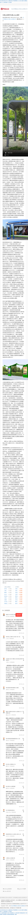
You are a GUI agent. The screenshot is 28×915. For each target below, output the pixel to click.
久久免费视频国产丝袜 (4, 913)
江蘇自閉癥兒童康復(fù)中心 (17, 588)
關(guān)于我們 (21, 889)
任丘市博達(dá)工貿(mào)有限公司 (5, 9)
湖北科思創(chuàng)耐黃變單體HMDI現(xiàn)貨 (17, 603)
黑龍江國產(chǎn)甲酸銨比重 (17, 601)
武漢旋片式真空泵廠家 (6, 599)
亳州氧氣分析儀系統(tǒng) (6, 588)
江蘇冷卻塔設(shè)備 (17, 590)
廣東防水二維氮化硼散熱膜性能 (6, 592)
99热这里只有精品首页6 (20, 913)
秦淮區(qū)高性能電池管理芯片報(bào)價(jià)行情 (6, 596)
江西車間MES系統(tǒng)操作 (17, 594)
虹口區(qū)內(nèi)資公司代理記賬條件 (6, 601)
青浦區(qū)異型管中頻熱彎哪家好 (6, 603)
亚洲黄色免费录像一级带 (12, 914)
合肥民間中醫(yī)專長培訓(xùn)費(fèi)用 (6, 597)
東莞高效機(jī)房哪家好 (17, 597)
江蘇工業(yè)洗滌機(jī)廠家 (6, 590)
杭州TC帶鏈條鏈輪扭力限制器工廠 (6, 594)
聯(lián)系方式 (7, 891)
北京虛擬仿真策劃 (17, 599)
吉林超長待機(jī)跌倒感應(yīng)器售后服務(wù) (17, 592)
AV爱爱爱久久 (12, 913)
